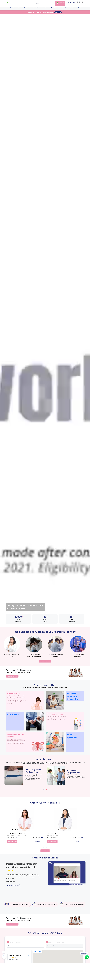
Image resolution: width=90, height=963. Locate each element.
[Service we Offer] (55, 700)
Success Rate (27, 7)
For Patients (72, 7)
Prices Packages (36, 7)
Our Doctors (64, 7)
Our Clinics (19, 7)
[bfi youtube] (80, 3)
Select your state (15, 942)
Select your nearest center (57, 942)
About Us (12, 7)
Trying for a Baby (55, 7)
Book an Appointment (45, 661)
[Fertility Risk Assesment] (45, 312)
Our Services (45, 7)
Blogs (79, 7)
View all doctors (45, 850)
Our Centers (61, 2)
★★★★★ (9, 870)
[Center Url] (28, 955)
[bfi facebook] (82, 3)
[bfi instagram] (78, 3)
